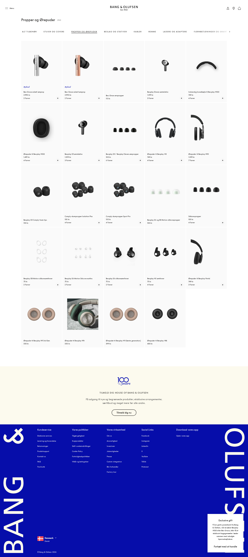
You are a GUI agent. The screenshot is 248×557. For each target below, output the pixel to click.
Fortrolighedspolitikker (81, 456)
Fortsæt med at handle (225, 546)
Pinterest (145, 467)
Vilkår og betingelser (80, 462)
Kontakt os (41, 456)
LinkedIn (145, 446)
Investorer (111, 446)
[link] (228, 8)
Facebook (145, 436)
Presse (109, 456)
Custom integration (114, 462)
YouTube (145, 456)
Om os (109, 436)
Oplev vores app (182, 436)
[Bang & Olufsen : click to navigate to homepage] (124, 8)
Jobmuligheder (113, 451)
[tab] (29, 31)
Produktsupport (43, 451)
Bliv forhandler (112, 467)
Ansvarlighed (112, 441)
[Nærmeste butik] (233, 8)
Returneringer (42, 446)
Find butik (41, 467)
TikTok (144, 462)
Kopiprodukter (77, 441)
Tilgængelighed (78, 436)
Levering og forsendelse (46, 441)
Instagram (146, 441)
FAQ (39, 462)
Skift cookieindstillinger (81, 446)
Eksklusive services (44, 436)
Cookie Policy (77, 451)
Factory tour (111, 472)
